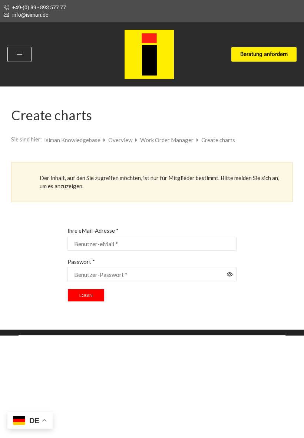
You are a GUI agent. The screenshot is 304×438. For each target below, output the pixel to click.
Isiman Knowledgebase (73, 140)
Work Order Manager (167, 140)
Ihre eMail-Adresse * (93, 230)
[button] (19, 54)
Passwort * (81, 261)
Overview (120, 140)
